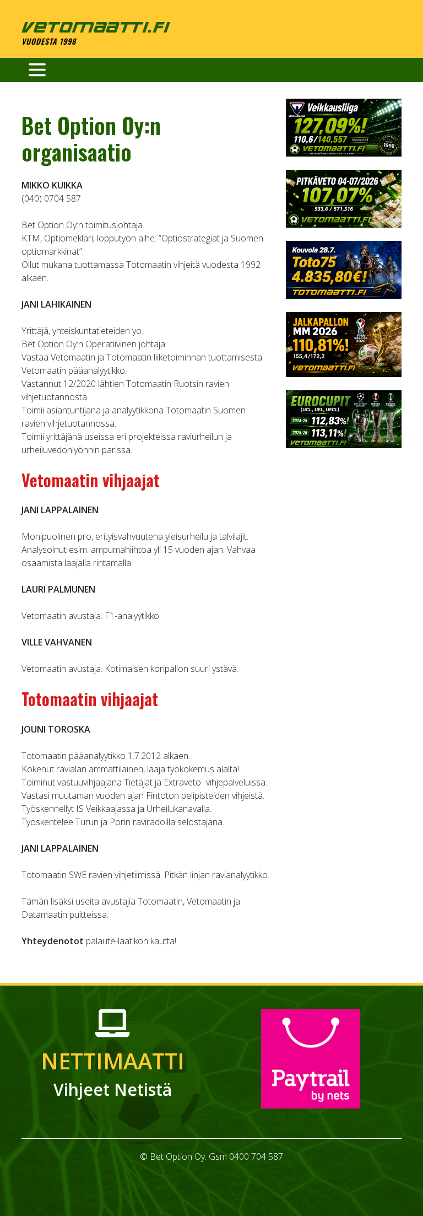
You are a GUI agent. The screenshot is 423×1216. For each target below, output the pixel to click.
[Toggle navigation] (37, 70)
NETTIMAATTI (113, 1073)
